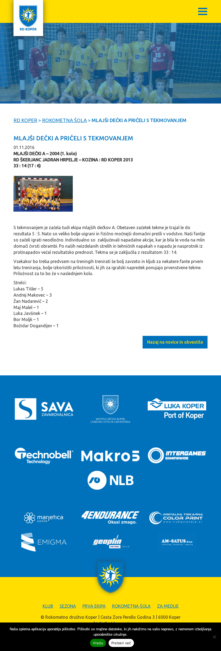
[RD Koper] (28, 18)
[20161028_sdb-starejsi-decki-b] (43, 193)
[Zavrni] (214, 636)
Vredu (98, 643)
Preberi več (121, 643)
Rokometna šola (131, 606)
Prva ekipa (94, 606)
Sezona (68, 606)
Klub (48, 606)
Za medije (168, 606)
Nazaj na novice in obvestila (175, 342)
